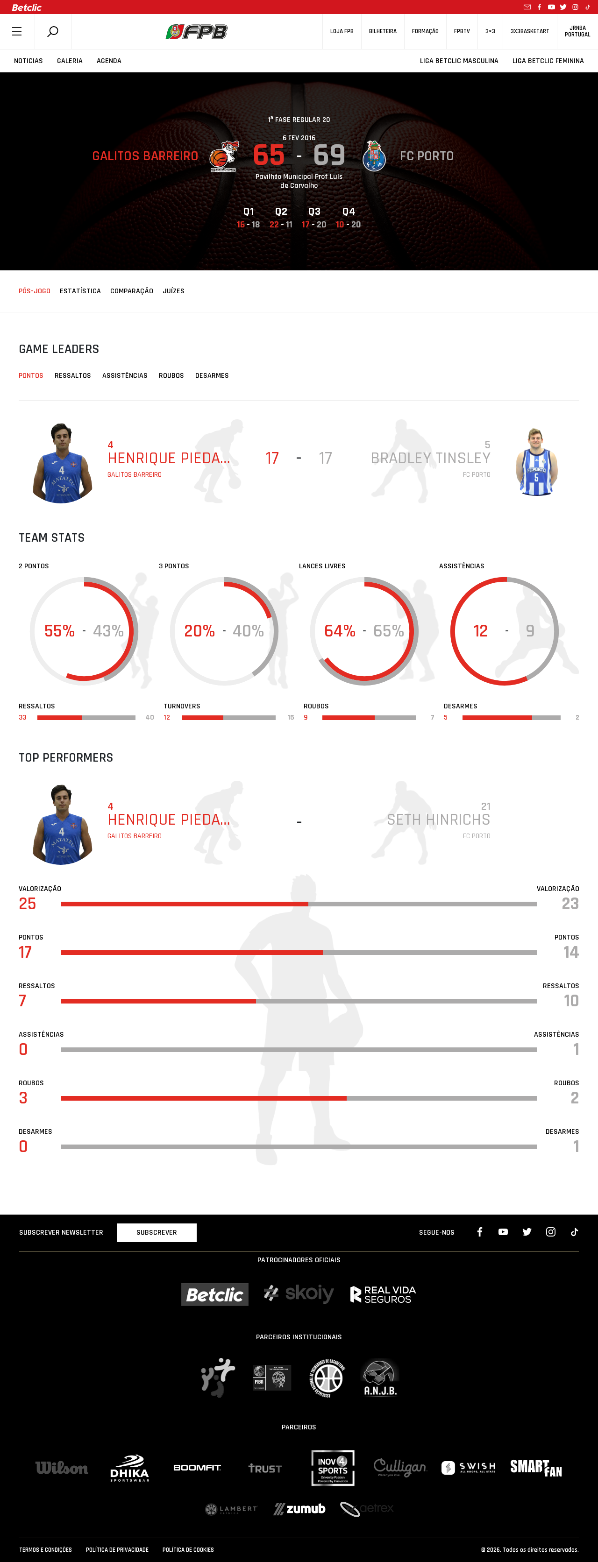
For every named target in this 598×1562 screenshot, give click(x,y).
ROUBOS (171, 376)
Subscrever (156, 1232)
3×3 (490, 31)
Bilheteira (383, 31)
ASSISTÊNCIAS (125, 376)
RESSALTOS (73, 376)
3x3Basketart (530, 31)
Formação (425, 31)
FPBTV (462, 31)
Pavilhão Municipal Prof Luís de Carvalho (299, 181)
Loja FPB (342, 31)
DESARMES (212, 376)
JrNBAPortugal (578, 31)
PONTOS (31, 376)
